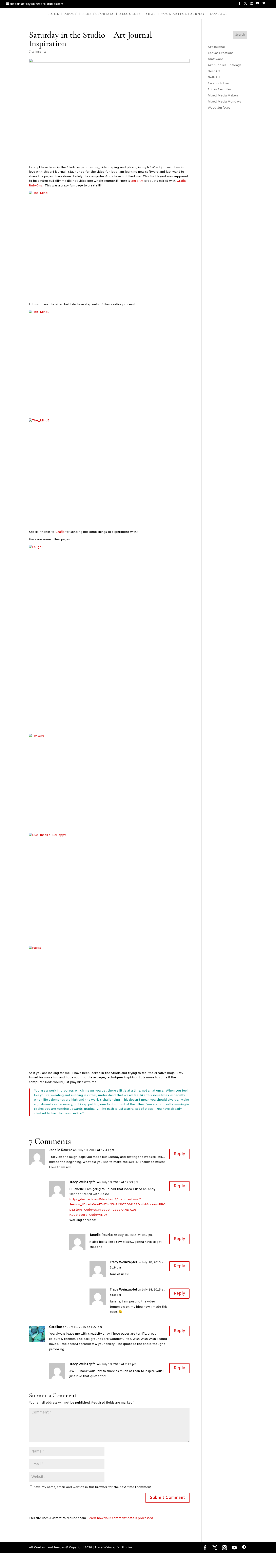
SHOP (151, 14)
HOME (53, 14)
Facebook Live (218, 83)
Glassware (215, 59)
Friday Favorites (219, 90)
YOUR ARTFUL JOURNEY (183, 14)
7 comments (37, 52)
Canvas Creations (220, 53)
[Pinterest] (263, 4)
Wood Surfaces (219, 108)
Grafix (60, 532)
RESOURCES (130, 14)
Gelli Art (214, 77)
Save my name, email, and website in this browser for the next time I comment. (93, 1487)
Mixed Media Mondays (224, 102)
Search (240, 35)
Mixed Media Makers (223, 96)
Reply (179, 1154)
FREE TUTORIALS (98, 14)
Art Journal (216, 47)
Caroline (55, 1327)
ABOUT (70, 14)
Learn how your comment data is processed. (120, 1518)
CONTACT (219, 14)
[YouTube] (257, 4)
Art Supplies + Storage (224, 65)
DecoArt (137, 181)
